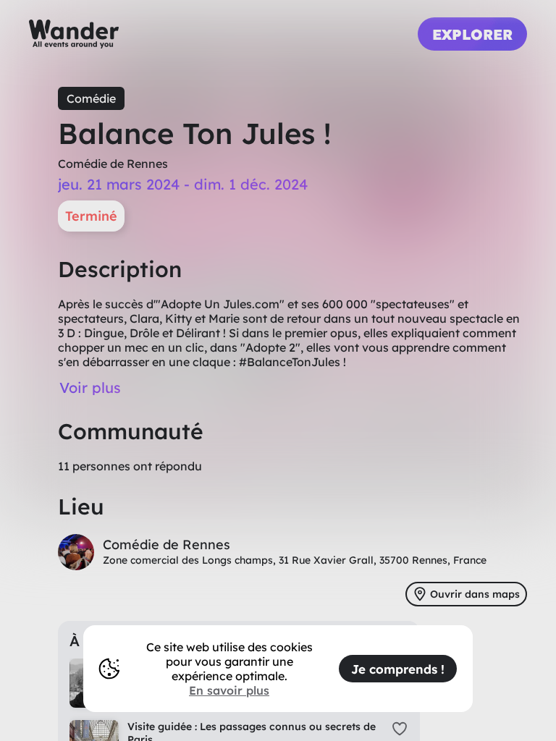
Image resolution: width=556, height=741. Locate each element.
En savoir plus (229, 690)
